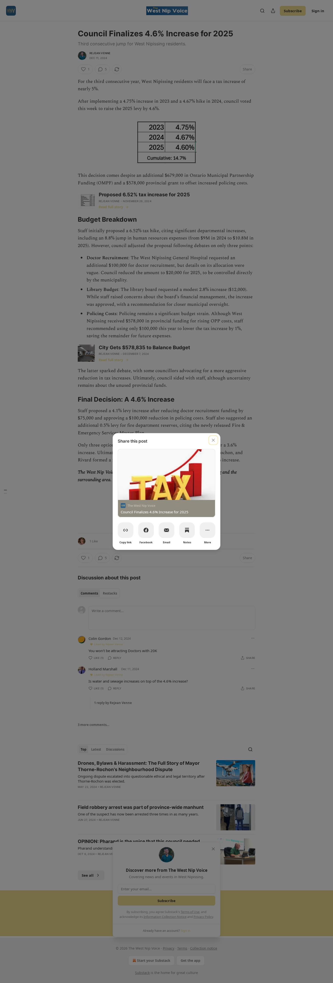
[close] (213, 440)
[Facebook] (146, 530)
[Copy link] (125, 530)
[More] (207, 530)
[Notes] (187, 530)
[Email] (166, 530)
